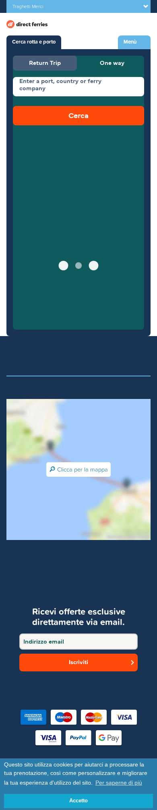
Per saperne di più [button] (118, 782)
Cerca (78, 115)
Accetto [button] (78, 801)
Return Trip (45, 62)
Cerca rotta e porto (34, 42)
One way (112, 62)
